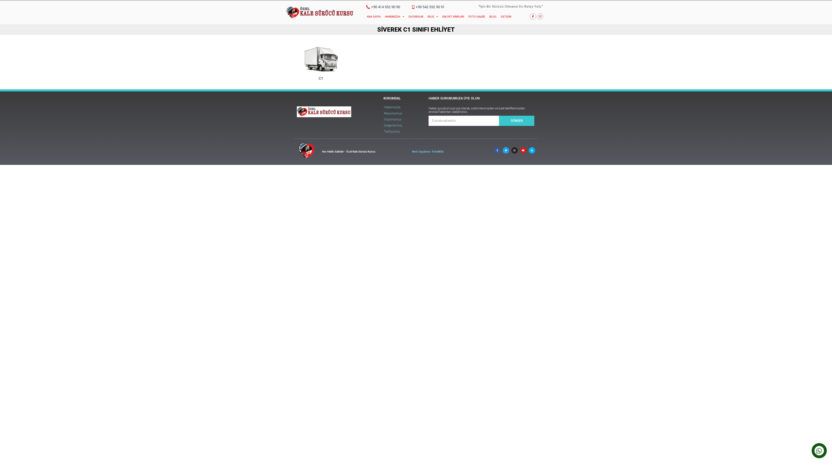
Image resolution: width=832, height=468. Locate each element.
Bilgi (431, 16)
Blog (492, 16)
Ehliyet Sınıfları (453, 16)
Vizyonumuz (392, 119)
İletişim (506, 16)
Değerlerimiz (393, 125)
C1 (320, 78)
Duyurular (416, 16)
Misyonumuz (393, 113)
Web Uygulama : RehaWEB (428, 151)
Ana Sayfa (374, 16)
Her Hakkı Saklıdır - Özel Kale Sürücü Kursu (348, 151)
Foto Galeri (476, 16)
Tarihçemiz (392, 131)
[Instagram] (540, 16)
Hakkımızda (392, 16)
